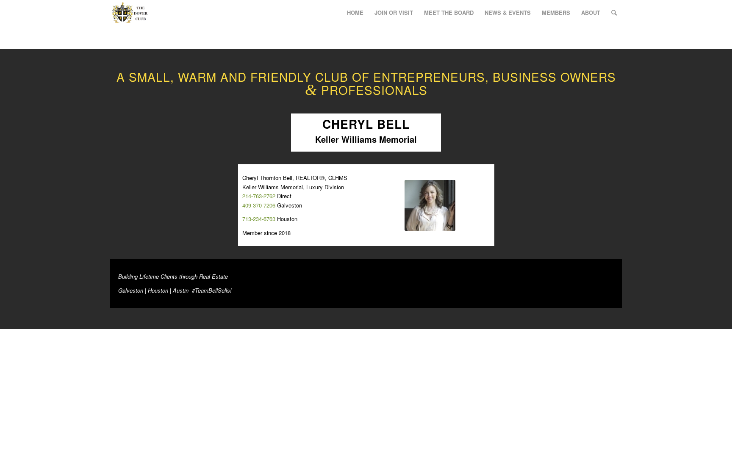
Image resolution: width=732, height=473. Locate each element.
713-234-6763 (258, 219)
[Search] (614, 12)
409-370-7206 (258, 205)
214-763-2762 (258, 196)
